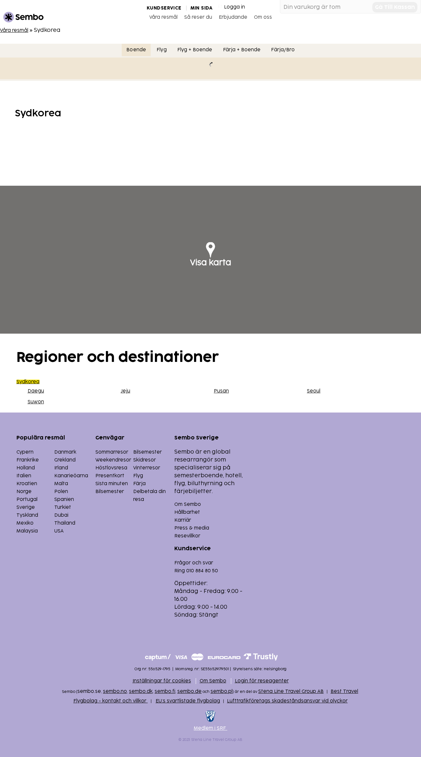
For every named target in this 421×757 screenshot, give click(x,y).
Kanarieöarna (71, 476)
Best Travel (344, 691)
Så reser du (198, 17)
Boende (136, 50)
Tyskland (27, 515)
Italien (23, 476)
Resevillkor (187, 536)
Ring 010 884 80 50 (196, 571)
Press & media (191, 528)
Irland (61, 468)
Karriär (182, 520)
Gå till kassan (395, 7)
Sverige (25, 507)
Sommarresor (111, 452)
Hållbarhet (187, 512)
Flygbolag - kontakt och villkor (110, 701)
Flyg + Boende (194, 50)
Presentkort (109, 476)
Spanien (64, 499)
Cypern (25, 452)
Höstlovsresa (111, 468)
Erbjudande (233, 17)
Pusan (221, 391)
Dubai (61, 515)
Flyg (162, 50)
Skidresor (144, 460)
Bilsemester (147, 452)
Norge (24, 491)
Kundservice (164, 8)
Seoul (313, 391)
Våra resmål (163, 17)
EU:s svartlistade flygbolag (188, 701)
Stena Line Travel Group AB (291, 691)
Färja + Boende (242, 50)
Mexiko (25, 523)
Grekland (65, 460)
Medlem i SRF (210, 728)
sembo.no (115, 691)
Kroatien (26, 484)
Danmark (65, 452)
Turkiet (62, 507)
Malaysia (27, 531)
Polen (61, 491)
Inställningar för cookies (162, 681)
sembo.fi (165, 691)
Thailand (64, 523)
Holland (25, 468)
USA (58, 531)
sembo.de (189, 691)
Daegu (36, 391)
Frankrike (27, 460)
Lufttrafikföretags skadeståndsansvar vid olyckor (287, 701)
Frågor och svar (193, 563)
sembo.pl (221, 691)
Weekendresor (113, 460)
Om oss (263, 17)
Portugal (26, 499)
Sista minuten (111, 484)
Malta (61, 484)
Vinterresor (146, 468)
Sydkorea (27, 382)
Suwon (36, 402)
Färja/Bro (282, 50)
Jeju (125, 391)
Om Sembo (187, 504)
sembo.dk (141, 691)
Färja (139, 484)
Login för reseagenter (262, 681)
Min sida (201, 8)
